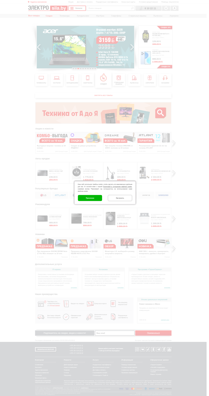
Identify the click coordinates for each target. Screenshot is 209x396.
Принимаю (90, 198)
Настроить (120, 198)
